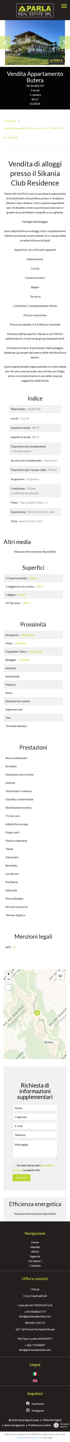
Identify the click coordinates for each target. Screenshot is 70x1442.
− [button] (8, 979)
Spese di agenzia (14, 1425)
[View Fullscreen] (8, 987)
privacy (20, 1437)
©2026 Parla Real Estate (24, 1420)
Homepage (10, 120)
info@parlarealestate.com (35, 1316)
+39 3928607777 (35, 1311)
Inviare (22, 1178)
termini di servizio (35, 1437)
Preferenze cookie (39, 1425)
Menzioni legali (52, 1420)
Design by (64, 1425)
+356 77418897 (35, 1345)
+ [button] (8, 974)
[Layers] (60, 975)
